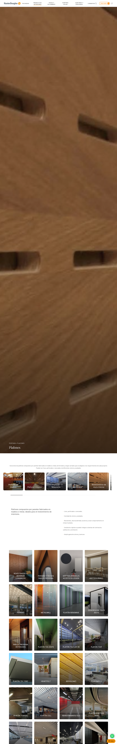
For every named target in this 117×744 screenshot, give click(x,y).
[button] (112, 3)
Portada (12, 443)
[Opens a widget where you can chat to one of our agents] (111, 741)
